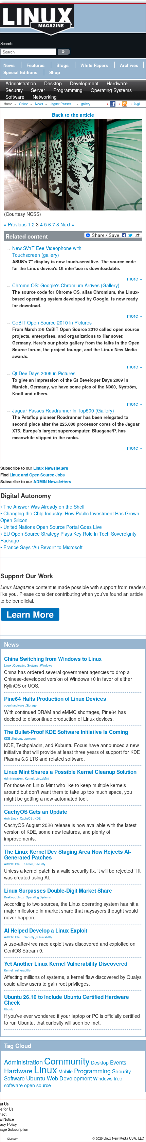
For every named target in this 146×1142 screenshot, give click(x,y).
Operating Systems (111, 90)
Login (137, 103)
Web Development (69, 1078)
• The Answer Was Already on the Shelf (42, 506)
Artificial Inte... (13, 864)
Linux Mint (42, 778)
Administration (13, 778)
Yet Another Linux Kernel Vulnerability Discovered (65, 963)
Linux (7, 665)
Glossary (12, 1138)
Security (40, 864)
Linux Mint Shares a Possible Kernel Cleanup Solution (70, 772)
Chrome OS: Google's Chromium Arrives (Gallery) (66, 285)
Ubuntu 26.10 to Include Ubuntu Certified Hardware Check (66, 999)
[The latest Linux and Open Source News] (124, 103)
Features (35, 65)
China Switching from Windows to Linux (53, 659)
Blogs (62, 65)
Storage (31, 705)
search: (6, 43)
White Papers (94, 65)
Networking (45, 96)
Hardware (18, 1070)
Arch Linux (11, 818)
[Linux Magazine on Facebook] (112, 103)
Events (118, 1062)
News (9, 65)
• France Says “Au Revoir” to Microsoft (41, 547)
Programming (68, 90)
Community (67, 1060)
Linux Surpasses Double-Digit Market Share (58, 890)
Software (14, 96)
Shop (54, 72)
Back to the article (73, 114)
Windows (46, 665)
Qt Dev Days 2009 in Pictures (43, 373)
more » (134, 278)
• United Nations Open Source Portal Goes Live (51, 526)
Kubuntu (17, 738)
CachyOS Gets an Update (35, 811)
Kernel (29, 778)
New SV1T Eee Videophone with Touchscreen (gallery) (46, 251)
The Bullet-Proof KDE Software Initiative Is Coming (66, 732)
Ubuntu (9, 1009)
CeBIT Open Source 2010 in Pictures (52, 322)
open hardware (14, 705)
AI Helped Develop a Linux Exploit (45, 930)
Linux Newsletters (50, 468)
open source (37, 1085)
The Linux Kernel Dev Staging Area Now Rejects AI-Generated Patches (67, 854)
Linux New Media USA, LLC (124, 1138)
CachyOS (26, 818)
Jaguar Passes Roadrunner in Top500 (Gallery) (63, 410)
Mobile (65, 1071)
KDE (7, 738)
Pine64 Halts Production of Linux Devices (55, 698)
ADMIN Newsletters (52, 481)
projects (30, 738)
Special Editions (20, 72)
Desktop (9, 897)
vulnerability (44, 937)
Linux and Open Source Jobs (37, 475)
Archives (129, 65)
